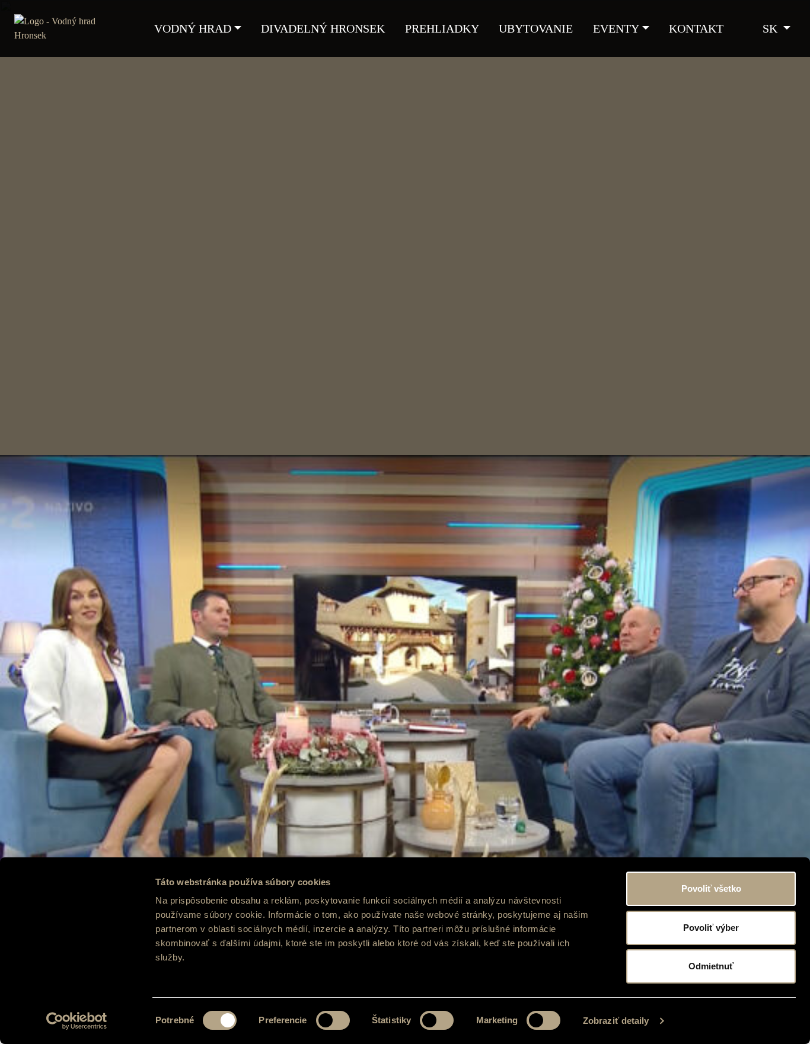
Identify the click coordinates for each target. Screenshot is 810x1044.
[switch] (333, 1020)
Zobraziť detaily (616, 1021)
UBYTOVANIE (536, 28)
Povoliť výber (711, 928)
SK (771, 28)
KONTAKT (696, 28)
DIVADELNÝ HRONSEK (323, 28)
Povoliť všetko (711, 888)
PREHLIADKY (442, 28)
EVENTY (616, 28)
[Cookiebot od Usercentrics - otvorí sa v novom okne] (77, 1021)
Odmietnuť (711, 966)
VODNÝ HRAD (192, 28)
